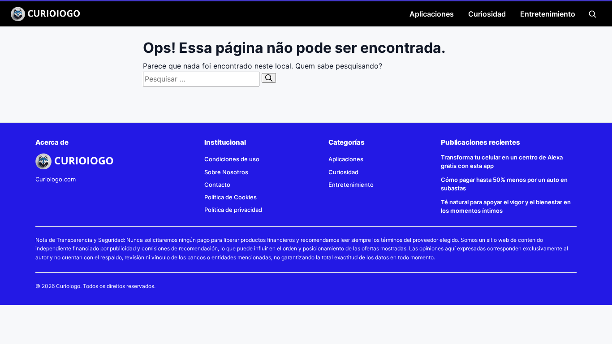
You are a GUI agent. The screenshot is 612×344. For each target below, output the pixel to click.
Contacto (217, 184)
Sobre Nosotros (226, 172)
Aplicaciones (431, 13)
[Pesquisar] (269, 78)
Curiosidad (487, 13)
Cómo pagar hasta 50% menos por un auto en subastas (504, 184)
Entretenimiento (547, 13)
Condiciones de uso (231, 159)
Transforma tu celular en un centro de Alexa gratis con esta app (502, 161)
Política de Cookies (230, 197)
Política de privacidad (233, 209)
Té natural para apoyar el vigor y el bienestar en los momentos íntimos (506, 206)
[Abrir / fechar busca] (592, 14)
